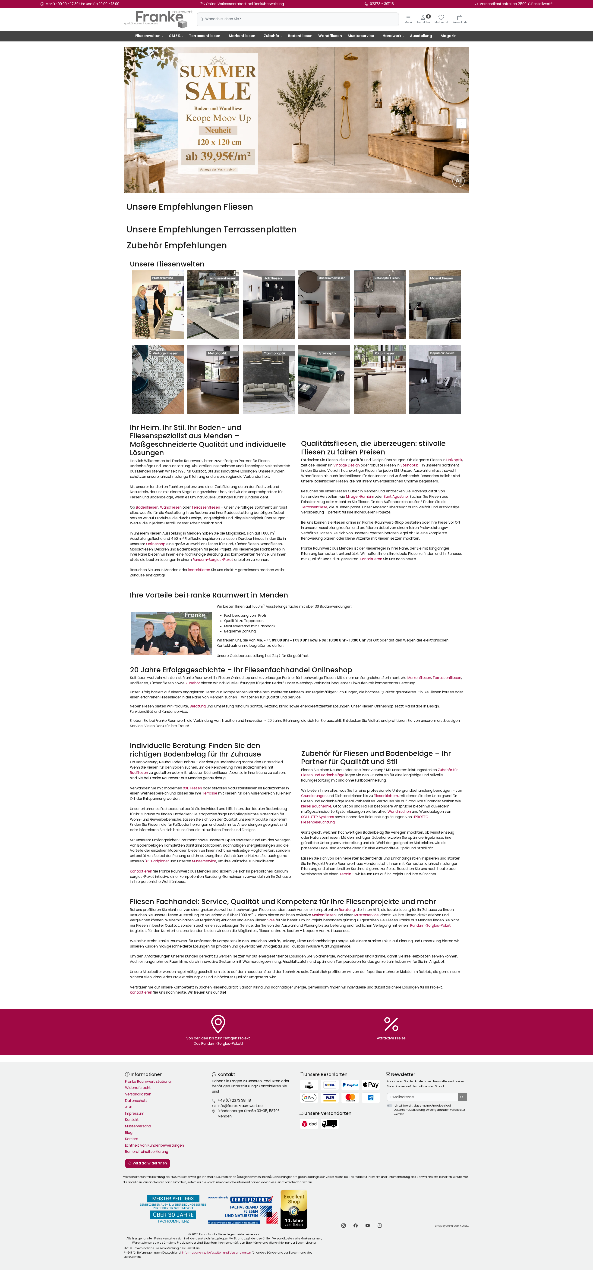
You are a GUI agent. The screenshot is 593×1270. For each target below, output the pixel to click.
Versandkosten (138, 1094)
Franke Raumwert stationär (148, 1081)
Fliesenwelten (148, 35)
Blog (128, 1132)
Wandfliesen (330, 35)
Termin (345, 874)
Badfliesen (139, 772)
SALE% (174, 35)
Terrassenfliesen (204, 35)
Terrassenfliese (314, 507)
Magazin (449, 35)
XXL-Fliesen (192, 788)
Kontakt (132, 1119)
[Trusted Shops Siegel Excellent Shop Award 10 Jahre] (294, 1209)
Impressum (134, 1113)
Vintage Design (346, 465)
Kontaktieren (371, 559)
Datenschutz (136, 1100)
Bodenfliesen (300, 35)
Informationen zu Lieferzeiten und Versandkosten (216, 1252)
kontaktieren (199, 569)
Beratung (198, 706)
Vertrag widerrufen (149, 1163)
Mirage (352, 496)
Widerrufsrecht (138, 1087)
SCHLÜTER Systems (317, 816)
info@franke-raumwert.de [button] (240, 1105)
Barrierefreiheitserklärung (146, 1151)
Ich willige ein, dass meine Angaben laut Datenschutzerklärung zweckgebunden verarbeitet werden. (429, 1110)
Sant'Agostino (396, 496)
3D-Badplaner (157, 861)
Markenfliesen (242, 35)
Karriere (131, 1138)
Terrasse (209, 793)
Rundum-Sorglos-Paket (213, 559)
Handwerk (392, 35)
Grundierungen (314, 795)
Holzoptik (454, 459)
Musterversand (138, 1126)
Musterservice (361, 35)
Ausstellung (421, 35)
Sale (271, 920)
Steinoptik (409, 465)
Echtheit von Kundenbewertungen (154, 1145)
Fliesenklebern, (386, 795)
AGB (128, 1106)
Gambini (366, 496)
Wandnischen (399, 811)
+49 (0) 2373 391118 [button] (234, 1100)
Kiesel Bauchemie (316, 806)
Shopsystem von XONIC (452, 1226)
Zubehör (271, 35)
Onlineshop (155, 543)
